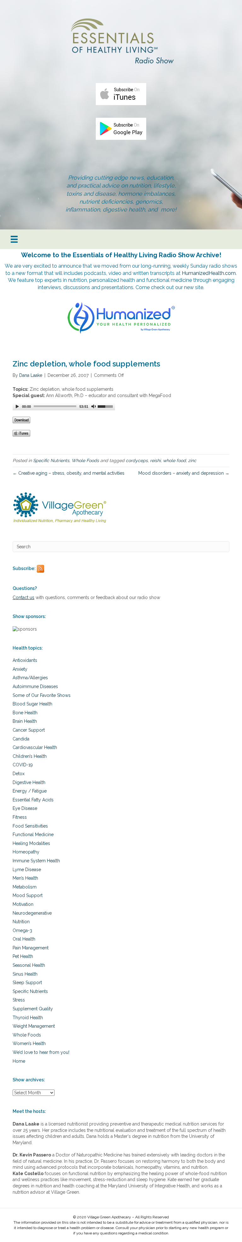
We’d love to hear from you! (41, 1052)
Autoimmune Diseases (35, 686)
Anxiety (20, 669)
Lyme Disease (27, 869)
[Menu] (14, 239)
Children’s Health (30, 756)
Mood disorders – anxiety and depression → (183, 473)
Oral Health (24, 939)
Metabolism (25, 886)
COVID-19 (23, 764)
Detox (19, 773)
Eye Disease (25, 808)
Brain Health (25, 721)
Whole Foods (85, 460)
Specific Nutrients (51, 460)
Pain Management (31, 947)
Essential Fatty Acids (33, 799)
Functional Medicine (33, 834)
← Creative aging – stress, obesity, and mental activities (68, 473)
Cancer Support (29, 730)
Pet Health (23, 956)
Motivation (23, 904)
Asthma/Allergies (30, 677)
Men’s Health (25, 878)
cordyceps (137, 460)
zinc (192, 460)
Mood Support (28, 895)
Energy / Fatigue (30, 790)
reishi (155, 460)
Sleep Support (27, 982)
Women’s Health (29, 1043)
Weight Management (34, 1026)
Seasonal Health (29, 965)
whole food (174, 460)
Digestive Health (29, 782)
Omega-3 (22, 930)
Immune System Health (36, 860)
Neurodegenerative (32, 913)
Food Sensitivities (30, 826)
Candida (21, 738)
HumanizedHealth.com (209, 273)
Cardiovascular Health (35, 747)
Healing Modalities (31, 843)
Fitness (20, 817)
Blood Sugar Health (32, 703)
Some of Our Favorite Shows (42, 695)
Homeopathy (26, 851)
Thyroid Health (28, 1017)
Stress (19, 999)
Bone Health (25, 712)
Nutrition (21, 921)
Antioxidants (25, 660)
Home (19, 1061)
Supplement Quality (33, 1008)
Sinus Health (25, 974)
